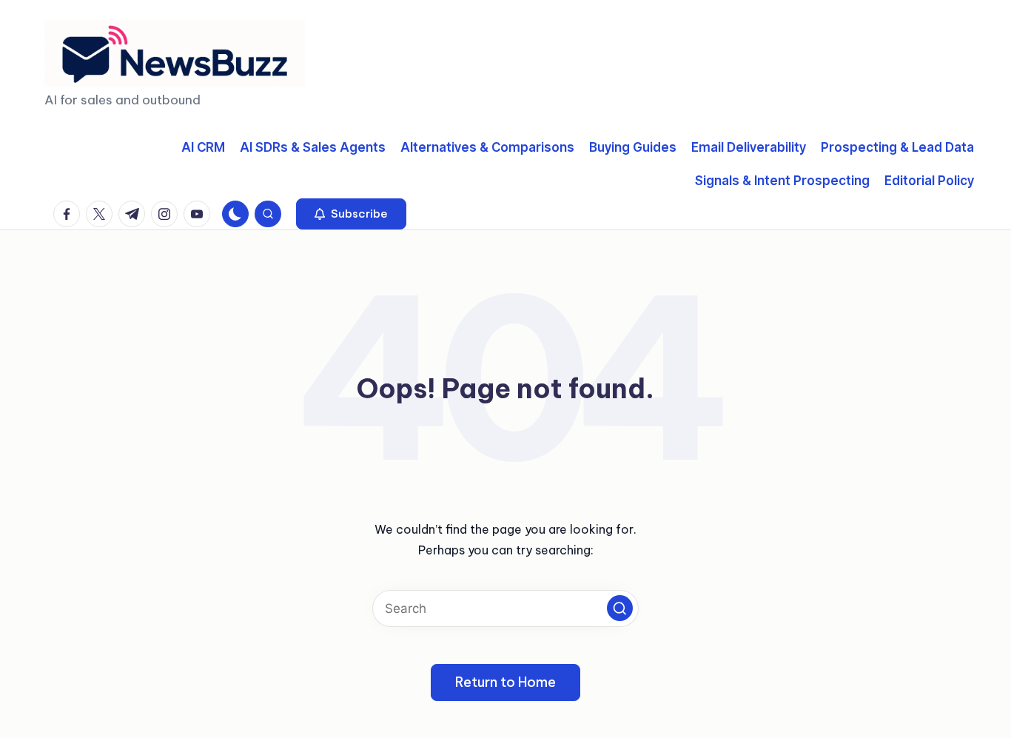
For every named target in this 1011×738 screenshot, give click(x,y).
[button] (351, 213)
